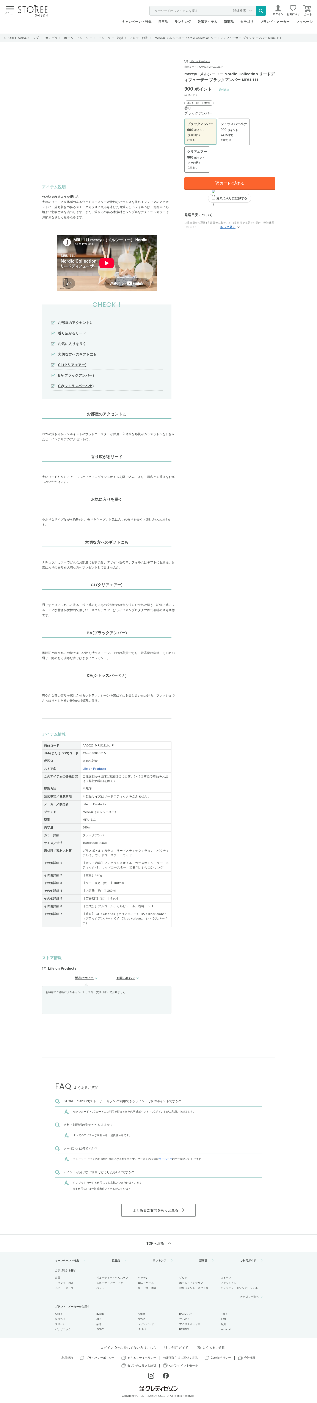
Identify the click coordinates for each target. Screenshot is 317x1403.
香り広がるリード (72, 333)
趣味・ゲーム (146, 1282)
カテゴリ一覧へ (249, 1296)
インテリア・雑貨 (110, 38)
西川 (223, 1324)
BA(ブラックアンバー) (76, 375)
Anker (141, 1313)
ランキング (183, 21)
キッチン (143, 1277)
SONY (100, 1329)
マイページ (304, 21)
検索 (261, 11)
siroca (141, 1319)
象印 (99, 1324)
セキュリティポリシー (141, 1357)
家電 (57, 1277)
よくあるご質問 (213, 1347)
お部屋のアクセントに (75, 322)
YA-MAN (184, 1319)
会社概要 (250, 1357)
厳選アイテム (207, 21)
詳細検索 (239, 10)
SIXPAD (60, 1319)
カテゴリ (51, 38)
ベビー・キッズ (64, 1288)
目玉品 (163, 21)
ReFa (224, 1313)
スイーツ (226, 1277)
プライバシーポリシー (100, 1357)
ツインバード (146, 1324)
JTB (98, 1319)
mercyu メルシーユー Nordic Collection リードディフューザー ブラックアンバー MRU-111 (218, 38)
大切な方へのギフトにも (77, 354)
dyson (100, 1313)
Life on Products (94, 768)
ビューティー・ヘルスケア (112, 1277)
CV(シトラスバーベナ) (76, 386)
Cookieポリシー (221, 1357)
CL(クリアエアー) (72, 365)
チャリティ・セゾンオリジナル (239, 1288)
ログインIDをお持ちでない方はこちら (128, 1347)
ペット (100, 1288)
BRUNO (184, 1329)
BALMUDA (185, 1313)
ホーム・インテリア (78, 38)
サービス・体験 (147, 1288)
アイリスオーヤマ (190, 1324)
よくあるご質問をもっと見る (155, 1210)
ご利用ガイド (248, 1260)
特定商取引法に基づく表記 (180, 1357)
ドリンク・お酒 (64, 1282)
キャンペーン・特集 (137, 21)
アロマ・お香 (139, 38)
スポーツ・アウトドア (109, 1282)
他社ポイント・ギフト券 (194, 1288)
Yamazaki (227, 1329)
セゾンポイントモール (183, 1365)
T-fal (223, 1319)
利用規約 (67, 1357)
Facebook (166, 1376)
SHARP (59, 1324)
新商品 (229, 21)
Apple (58, 1313)
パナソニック (63, 1329)
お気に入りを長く (72, 344)
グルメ (183, 1277)
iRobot (142, 1329)
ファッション (229, 1282)
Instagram (151, 1376)
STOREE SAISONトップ (21, 38)
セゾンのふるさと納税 (141, 1365)
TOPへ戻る (155, 1243)
